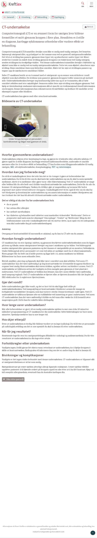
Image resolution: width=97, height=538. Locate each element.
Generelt (10, 17)
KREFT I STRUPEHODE (14, 12)
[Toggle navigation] (91, 4)
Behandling (42, 17)
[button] (5, 127)
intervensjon (65, 167)
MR (12, 167)
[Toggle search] (82, 5)
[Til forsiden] (11, 5)
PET (54, 167)
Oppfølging (59, 17)
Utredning (25, 17)
